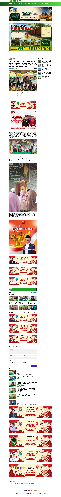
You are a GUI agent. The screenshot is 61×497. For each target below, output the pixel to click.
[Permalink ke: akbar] (10, 68)
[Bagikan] (36, 68)
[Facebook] (31, 292)
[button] (49, 1)
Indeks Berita (45, 493)
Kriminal (10, 59)
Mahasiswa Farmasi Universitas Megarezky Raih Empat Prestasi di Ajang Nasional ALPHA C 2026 (47, 61)
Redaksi (25, 493)
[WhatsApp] (36, 292)
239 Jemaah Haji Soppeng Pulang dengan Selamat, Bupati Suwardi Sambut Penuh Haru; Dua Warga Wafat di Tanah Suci (47, 65)
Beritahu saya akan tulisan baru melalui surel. (16, 364)
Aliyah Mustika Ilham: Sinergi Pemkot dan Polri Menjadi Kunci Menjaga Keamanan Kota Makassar (46, 73)
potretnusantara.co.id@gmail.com (16, 486)
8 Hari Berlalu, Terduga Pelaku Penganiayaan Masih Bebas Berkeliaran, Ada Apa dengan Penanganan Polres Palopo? (13, 312)
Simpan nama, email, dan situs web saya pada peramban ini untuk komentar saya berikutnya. (22, 360)
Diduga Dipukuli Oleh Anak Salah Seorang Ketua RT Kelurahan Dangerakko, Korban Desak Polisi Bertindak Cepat (13, 303)
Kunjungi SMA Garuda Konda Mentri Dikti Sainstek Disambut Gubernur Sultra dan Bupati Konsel (46, 69)
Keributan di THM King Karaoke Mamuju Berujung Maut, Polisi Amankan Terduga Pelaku (32, 303)
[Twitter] (33, 292)
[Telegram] (35, 292)
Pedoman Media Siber (33, 493)
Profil (28, 493)
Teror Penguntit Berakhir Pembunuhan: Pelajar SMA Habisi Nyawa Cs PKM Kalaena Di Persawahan (23, 312)
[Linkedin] (32, 490)
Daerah (11, 300)
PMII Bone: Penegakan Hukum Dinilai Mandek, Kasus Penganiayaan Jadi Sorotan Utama (32, 312)
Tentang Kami (20, 493)
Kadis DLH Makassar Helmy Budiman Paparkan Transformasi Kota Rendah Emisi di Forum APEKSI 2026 (46, 77)
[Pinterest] (28, 490)
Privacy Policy (39, 493)
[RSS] (36, 490)
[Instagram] (31, 490)
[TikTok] (34, 490)
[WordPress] (29, 490)
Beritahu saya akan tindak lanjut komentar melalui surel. (18, 362)
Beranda (15, 493)
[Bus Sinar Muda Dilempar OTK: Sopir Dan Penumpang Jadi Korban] (23, 298)
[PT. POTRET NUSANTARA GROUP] (15, 1)
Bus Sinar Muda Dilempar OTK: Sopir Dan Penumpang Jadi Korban (23, 303)
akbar (12, 68)
